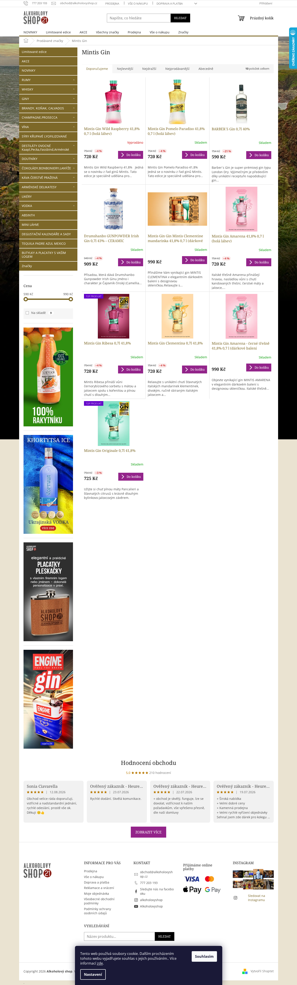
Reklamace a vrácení (99, 888)
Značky (27, 266)
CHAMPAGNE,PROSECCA (39, 117)
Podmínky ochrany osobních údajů (97, 911)
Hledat (180, 18)
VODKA (27, 206)
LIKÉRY (27, 196)
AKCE (25, 61)
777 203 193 (149, 883)
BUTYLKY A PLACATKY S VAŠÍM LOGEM (44, 255)
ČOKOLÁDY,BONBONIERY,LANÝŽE (46, 168)
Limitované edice (34, 52)
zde (100, 963)
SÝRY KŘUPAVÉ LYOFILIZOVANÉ (44, 136)
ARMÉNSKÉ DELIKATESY (39, 187)
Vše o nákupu (138, 3)
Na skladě (41, 313)
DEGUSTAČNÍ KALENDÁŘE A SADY (46, 234)
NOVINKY (28, 70)
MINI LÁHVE (30, 225)
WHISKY (27, 89)
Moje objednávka (96, 893)
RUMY (26, 80)
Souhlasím (204, 956)
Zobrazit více (148, 832)
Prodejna (112, 3)
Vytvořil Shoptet (262, 971)
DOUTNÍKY (29, 159)
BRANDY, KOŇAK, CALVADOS (43, 108)
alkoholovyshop (151, 900)
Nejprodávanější (177, 69)
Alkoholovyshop (151, 906)
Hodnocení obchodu (148, 763)
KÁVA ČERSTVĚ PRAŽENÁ (40, 178)
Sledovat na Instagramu (256, 898)
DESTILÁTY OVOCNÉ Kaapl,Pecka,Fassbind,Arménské (45, 148)
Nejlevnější (125, 69)
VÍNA (25, 127)
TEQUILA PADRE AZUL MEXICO (44, 243)
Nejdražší (149, 69)
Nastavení (93, 974)
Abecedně (206, 69)
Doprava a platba (170, 3)
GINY (25, 99)
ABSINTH (28, 215)
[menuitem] (30, 32)
